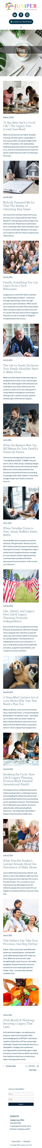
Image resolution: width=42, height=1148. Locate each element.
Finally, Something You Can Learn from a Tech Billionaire (20, 286)
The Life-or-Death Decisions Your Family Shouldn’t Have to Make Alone (20, 369)
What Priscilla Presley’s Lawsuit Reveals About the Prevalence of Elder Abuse (20, 864)
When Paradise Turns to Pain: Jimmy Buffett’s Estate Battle (20, 532)
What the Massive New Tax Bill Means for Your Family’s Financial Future (20, 449)
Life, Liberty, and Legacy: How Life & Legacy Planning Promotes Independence (19, 616)
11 (38, 1066)
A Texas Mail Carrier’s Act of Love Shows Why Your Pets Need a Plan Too (20, 701)
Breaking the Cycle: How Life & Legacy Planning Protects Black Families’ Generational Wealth (19, 779)
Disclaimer (26, 1141)
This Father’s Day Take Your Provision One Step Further (20, 942)
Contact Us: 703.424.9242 (22, 22)
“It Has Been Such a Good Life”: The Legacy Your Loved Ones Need (19, 126)
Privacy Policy (16, 1141)
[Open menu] (21, 27)
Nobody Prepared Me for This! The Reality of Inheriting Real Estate (19, 206)
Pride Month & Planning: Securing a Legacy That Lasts (19, 1023)
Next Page (34, 1070)
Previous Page (9, 1066)
